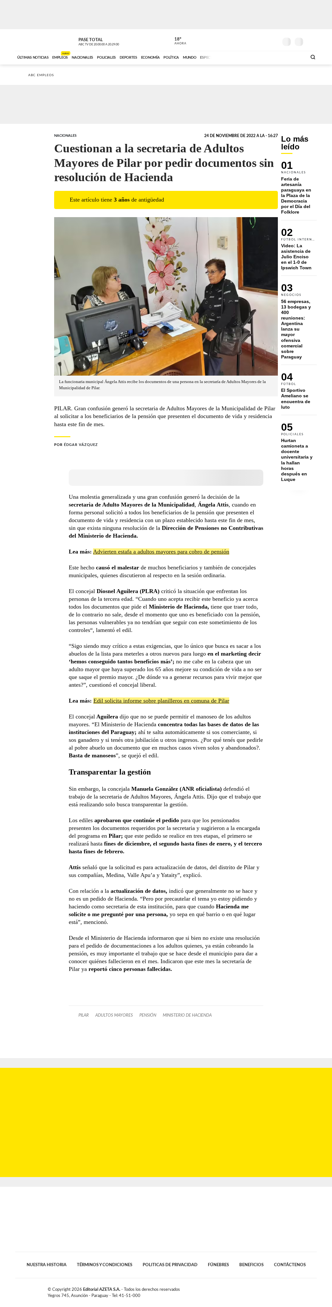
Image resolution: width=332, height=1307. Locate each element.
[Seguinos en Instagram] (273, 40)
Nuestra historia (46, 1265)
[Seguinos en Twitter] (254, 40)
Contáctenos (290, 1265)
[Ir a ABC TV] (250, 56)
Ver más (299, 190)
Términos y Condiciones (104, 1265)
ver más (176, 41)
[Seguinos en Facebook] (244, 40)
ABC (32, 40)
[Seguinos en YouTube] (263, 40)
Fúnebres (218, 1265)
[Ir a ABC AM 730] (267, 56)
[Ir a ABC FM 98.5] (293, 56)
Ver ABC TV (110, 40)
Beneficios (251, 1265)
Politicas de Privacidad (170, 1265)
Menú (311, 41)
